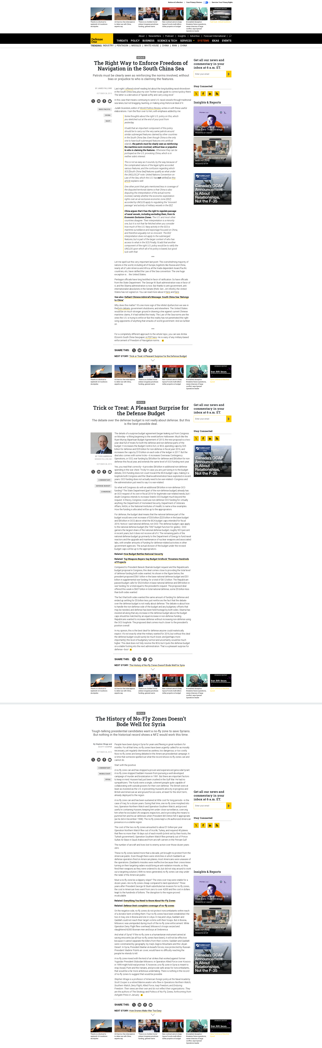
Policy (135, 40)
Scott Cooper (105, 747)
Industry (108, 45)
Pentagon (122, 45)
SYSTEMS (203, 40)
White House (151, 45)
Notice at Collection (175, 2)
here (168, 292)
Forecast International (215, 36)
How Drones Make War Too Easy (145, 1010)
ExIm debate (124, 308)
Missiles (136, 45)
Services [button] (186, 40)
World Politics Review (150, 108)
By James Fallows (103, 88)
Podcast (169, 36)
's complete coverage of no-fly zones (149, 905)
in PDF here (151, 337)
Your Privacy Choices (194, 2)
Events (226, 40)
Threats (122, 40)
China (165, 45)
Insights (182, 36)
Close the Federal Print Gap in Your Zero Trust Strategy (211, 128)
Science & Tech (167, 40)
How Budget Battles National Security (143, 554)
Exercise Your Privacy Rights (222, 2)
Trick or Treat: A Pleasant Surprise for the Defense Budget (158, 356)
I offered (129, 88)
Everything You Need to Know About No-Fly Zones (149, 900)
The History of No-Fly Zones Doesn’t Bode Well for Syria (157, 665)
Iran (174, 45)
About (142, 36)
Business (148, 40)
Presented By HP (201, 164)
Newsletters (155, 36)
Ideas (215, 40)
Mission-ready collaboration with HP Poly (210, 159)
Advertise (195, 36)
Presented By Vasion (203, 133)
